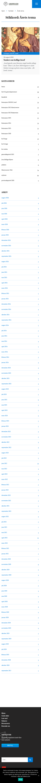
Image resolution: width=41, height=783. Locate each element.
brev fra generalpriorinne (9, 92)
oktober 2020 (5, 570)
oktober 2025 (5, 251)
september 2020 (6, 575)
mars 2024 (4, 352)
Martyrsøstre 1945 (6, 170)
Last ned (4, 718)
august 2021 (5, 516)
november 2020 (6, 564)
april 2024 (4, 346)
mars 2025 (4, 288)
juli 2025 (4, 267)
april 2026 (4, 219)
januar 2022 (5, 490)
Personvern (5, 723)
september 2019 (6, 639)
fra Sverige (4, 144)
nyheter (3, 175)
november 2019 (6, 628)
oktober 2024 (5, 315)
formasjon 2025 (6, 128)
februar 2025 (5, 293)
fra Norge (4, 139)
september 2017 (6, 670)
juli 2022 (4, 458)
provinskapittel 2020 (7, 180)
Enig (20, 779)
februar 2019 (5, 655)
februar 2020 (5, 612)
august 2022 (5, 453)
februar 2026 (5, 230)
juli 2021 (4, 522)
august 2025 (5, 261)
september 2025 (6, 256)
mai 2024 (4, 341)
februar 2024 (5, 357)
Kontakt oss (5, 726)
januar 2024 (5, 362)
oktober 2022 (5, 442)
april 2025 (4, 283)
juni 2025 (4, 272)
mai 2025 (4, 277)
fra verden (4, 149)
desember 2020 (6, 559)
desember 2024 (6, 304)
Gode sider (5, 716)
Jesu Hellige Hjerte (7, 159)
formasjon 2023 (6, 118)
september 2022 (6, 447)
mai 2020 (4, 596)
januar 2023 (5, 426)
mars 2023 (4, 415)
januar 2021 (5, 554)
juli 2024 (4, 330)
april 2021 (4, 538)
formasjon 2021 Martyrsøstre (10, 107)
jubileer (3, 165)
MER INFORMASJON (23, 776)
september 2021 (6, 511)
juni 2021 (4, 527)
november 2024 (6, 309)
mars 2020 (4, 607)
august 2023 (5, 389)
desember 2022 (6, 431)
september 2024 (6, 320)
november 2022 (6, 437)
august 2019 (5, 644)
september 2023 (6, 384)
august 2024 (5, 325)
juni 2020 (4, 591)
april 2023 (4, 410)
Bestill (10, 745)
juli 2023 (4, 394)
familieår (4, 97)
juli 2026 (4, 203)
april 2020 (4, 601)
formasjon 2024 (6, 123)
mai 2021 (4, 532)
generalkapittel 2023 (7, 154)
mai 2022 (4, 469)
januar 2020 (5, 617)
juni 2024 (4, 336)
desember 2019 (6, 623)
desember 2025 (6, 240)
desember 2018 (6, 660)
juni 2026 (4, 208)
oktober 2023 (5, 378)
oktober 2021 (5, 506)
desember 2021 (6, 495)
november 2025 (6, 245)
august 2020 (5, 580)
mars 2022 (4, 479)
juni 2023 (4, 400)
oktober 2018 (5, 665)
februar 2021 (5, 548)
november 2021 (6, 500)
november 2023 (6, 373)
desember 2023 (6, 368)
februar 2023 (5, 421)
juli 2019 (4, 649)
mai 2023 (4, 405)
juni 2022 (4, 463)
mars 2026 (4, 224)
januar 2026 (5, 235)
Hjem (3, 713)
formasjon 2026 (6, 133)
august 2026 (5, 198)
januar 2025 (5, 299)
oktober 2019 (5, 633)
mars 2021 (4, 543)
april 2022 (4, 474)
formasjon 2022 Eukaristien (9, 113)
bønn (3, 87)
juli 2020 (4, 585)
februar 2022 (5, 485)
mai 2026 (4, 214)
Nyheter (4, 721)
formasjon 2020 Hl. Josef (8, 102)
